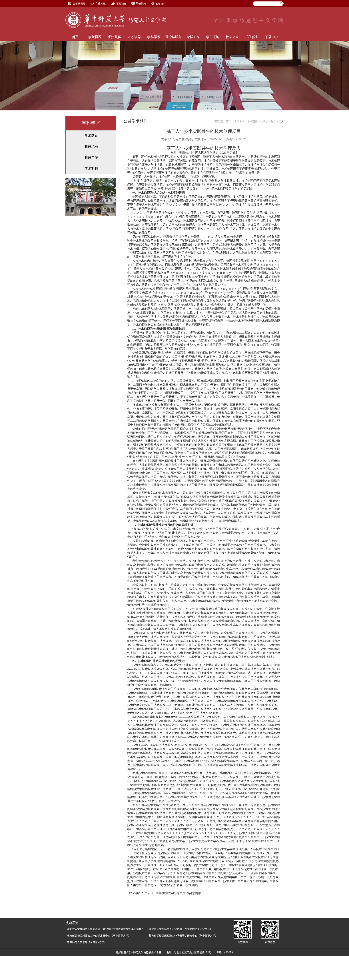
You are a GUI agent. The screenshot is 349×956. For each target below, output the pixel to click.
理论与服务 (173, 37)
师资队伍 (114, 37)
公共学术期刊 (268, 121)
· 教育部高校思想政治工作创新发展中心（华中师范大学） (98, 935)
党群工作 (193, 37)
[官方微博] (242, 929)
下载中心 (271, 37)
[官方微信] (270, 929)
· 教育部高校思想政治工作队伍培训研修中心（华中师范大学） (182, 935)
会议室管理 (79, 3)
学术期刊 (91, 168)
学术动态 (91, 136)
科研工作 (91, 158)
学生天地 (212, 37)
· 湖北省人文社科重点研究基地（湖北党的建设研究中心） (179, 929)
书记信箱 (121, 3)
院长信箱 (141, 3)
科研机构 (91, 147)
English (160, 3)
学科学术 (153, 37)
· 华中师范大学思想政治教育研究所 (85, 942)
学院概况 (94, 37)
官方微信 (270, 942)
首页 (75, 37)
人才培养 (134, 37)
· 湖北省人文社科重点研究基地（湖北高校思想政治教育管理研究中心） (105, 929)
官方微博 (243, 942)
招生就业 (251, 37)
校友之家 (232, 37)
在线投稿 (100, 3)
